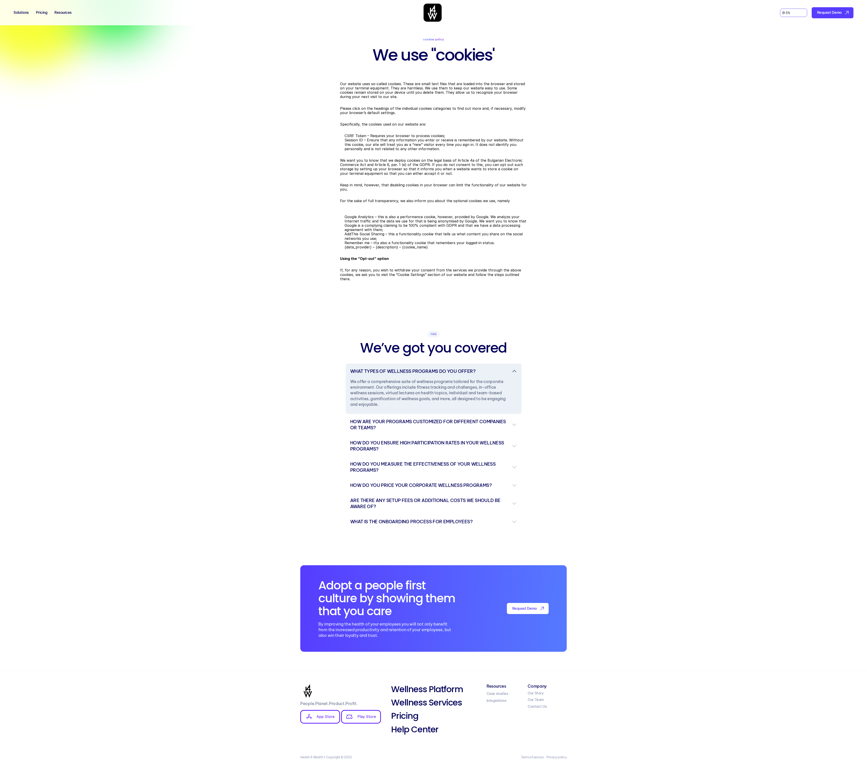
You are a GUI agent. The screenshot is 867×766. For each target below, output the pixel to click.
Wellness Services (426, 702)
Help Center (414, 729)
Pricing (41, 12)
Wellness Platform (427, 689)
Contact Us (537, 706)
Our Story (535, 693)
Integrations (496, 700)
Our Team (536, 699)
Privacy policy (556, 757)
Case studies (497, 693)
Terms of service (532, 757)
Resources (63, 12)
